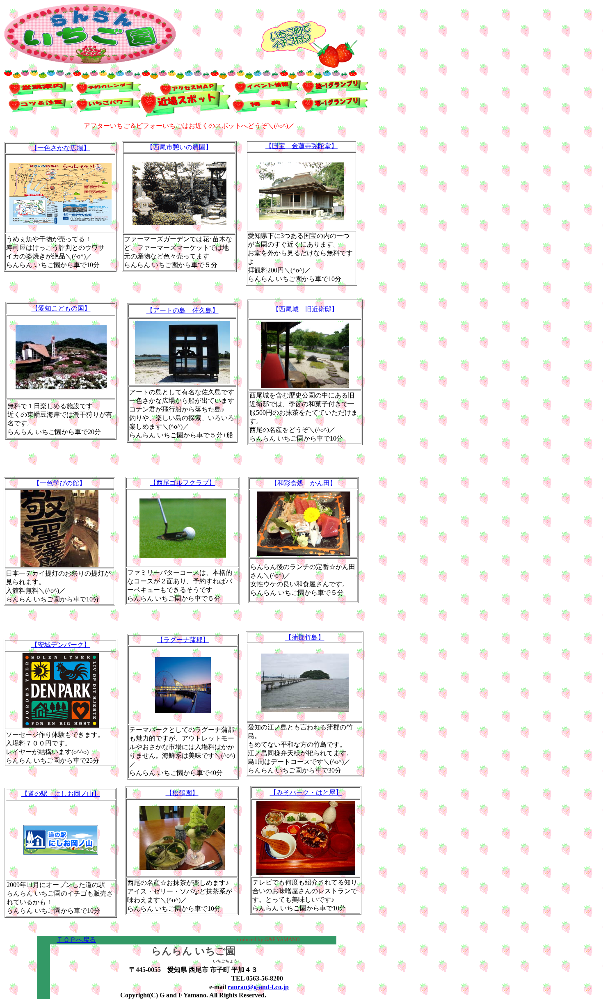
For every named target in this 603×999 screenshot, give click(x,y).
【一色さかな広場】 (60, 147)
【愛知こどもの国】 (61, 308)
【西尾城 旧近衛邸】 (305, 309)
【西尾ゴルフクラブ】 (182, 482)
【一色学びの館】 (59, 483)
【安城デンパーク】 (60, 644)
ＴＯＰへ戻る (76, 939)
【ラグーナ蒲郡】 (183, 639)
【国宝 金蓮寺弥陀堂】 (301, 145)
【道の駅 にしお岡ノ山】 (60, 793)
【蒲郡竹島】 (304, 637)
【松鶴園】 (182, 792)
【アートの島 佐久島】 (182, 310)
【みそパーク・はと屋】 (306, 792)
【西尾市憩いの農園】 (179, 147)
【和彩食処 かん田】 (303, 483)
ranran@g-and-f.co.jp (258, 986)
